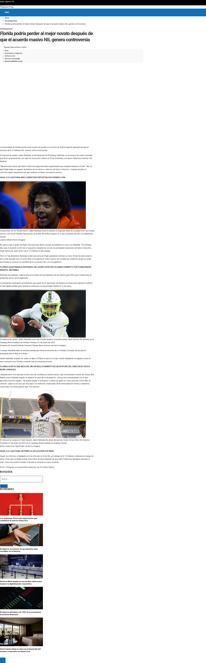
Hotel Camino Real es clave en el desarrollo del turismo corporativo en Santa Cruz (20, 650)
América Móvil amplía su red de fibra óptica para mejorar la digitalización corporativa (21, 582)
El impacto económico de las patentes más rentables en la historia (19, 550)
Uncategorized (6, 29)
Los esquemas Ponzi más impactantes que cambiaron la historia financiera (18, 519)
